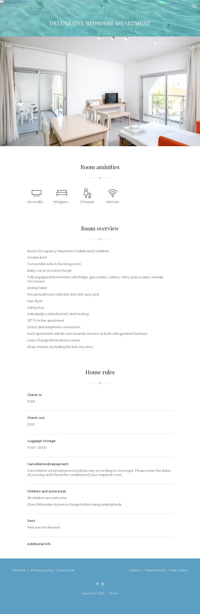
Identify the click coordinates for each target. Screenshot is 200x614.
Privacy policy (42, 570)
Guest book (65, 570)
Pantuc (114, 593)
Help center (178, 570)
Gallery (134, 570)
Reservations (155, 570)
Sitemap (19, 570)
